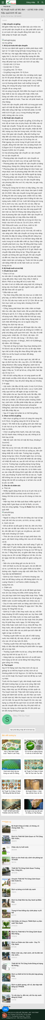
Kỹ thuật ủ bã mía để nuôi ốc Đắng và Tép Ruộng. (33, 812)
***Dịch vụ (6, 822)
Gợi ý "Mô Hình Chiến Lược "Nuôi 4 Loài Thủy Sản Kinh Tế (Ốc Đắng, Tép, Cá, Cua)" (11, 754)
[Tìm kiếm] (42, 2)
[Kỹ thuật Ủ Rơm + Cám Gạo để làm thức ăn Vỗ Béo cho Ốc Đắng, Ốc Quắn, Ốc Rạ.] (33, 784)
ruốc (21, 569)
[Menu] (2, 2)
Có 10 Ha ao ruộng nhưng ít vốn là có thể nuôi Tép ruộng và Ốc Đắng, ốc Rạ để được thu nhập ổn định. (34, 754)
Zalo (5, 1009)
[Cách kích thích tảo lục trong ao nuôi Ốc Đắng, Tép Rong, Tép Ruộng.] (11, 764)
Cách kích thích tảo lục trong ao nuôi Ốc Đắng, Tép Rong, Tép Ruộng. (11, 773)
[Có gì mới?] (38, 2)
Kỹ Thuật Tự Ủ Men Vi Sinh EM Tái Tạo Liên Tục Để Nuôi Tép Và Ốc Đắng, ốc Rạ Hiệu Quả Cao (34, 774)
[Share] (42, 20)
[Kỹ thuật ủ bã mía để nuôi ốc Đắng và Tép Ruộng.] (33, 804)
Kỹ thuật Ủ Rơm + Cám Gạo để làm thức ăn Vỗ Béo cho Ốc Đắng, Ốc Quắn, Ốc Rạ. (34, 794)
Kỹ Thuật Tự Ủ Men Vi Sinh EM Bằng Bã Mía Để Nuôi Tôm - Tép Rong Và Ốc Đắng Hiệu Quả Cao (11, 794)
